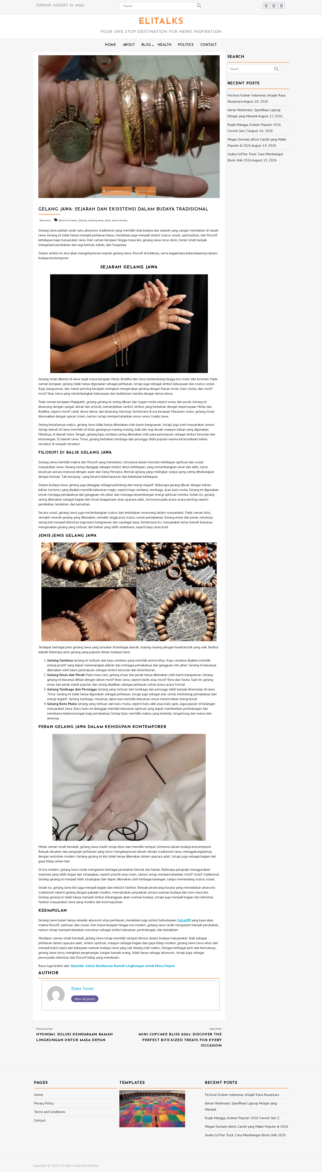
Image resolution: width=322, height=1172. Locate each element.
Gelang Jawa (95, 220)
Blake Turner (147, 191)
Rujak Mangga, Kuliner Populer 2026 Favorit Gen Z (242, 1118)
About (129, 45)
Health (165, 45)
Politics (186, 45)
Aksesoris (45, 220)
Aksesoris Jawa (67, 220)
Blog (146, 45)
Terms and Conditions (49, 1112)
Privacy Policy (44, 1103)
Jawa (108, 220)
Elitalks (161, 21)
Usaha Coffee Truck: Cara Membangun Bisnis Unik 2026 (245, 1135)
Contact (208, 45)
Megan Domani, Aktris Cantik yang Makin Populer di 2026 (246, 1126)
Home (110, 45)
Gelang (82, 220)
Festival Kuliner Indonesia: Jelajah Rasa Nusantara (242, 1094)
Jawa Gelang (119, 220)
